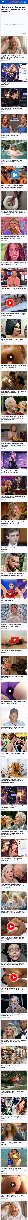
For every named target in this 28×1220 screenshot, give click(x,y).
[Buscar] (21, 2)
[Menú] (3, 2)
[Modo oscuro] (24, 2)
